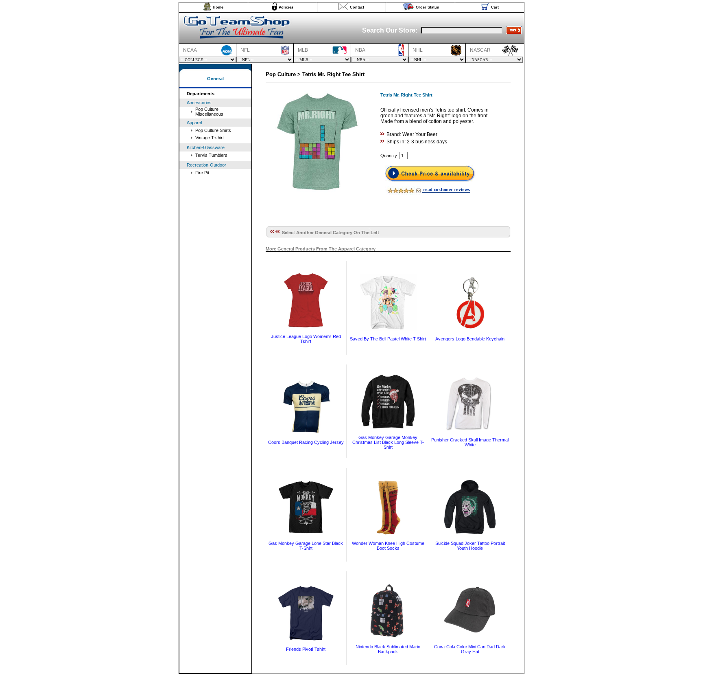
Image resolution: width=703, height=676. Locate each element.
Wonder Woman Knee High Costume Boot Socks (388, 546)
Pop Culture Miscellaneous (209, 111)
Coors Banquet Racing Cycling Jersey (306, 442)
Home (218, 7)
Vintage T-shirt (209, 137)
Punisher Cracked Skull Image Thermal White (470, 442)
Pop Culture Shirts (213, 130)
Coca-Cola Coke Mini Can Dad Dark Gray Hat (470, 649)
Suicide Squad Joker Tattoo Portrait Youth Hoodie (470, 546)
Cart (495, 7)
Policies (286, 7)
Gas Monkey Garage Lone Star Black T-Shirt (306, 546)
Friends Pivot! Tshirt (305, 649)
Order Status (427, 7)
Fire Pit (202, 172)
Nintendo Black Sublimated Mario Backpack (388, 649)
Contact (357, 7)
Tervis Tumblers (211, 155)
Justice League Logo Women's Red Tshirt (306, 339)
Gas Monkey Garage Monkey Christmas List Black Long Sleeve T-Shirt (388, 442)
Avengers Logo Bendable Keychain (469, 338)
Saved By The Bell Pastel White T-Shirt (388, 338)
